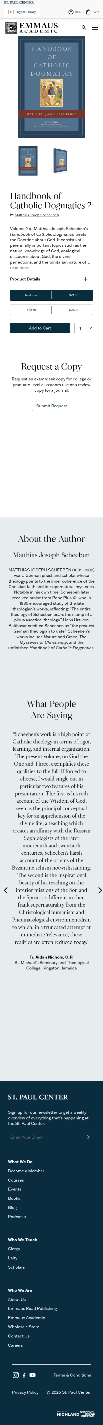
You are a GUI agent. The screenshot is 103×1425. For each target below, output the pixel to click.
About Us (17, 1299)
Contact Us (19, 1335)
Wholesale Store (23, 1326)
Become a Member (26, 1170)
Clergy (14, 1248)
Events (14, 1189)
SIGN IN (76, 12)
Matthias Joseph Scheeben (37, 215)
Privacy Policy (25, 1392)
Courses (16, 1180)
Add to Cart (40, 327)
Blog (12, 1207)
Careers (15, 1345)
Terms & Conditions (72, 1375)
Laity (12, 1257)
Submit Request (51, 405)
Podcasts (17, 1216)
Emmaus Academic (26, 1317)
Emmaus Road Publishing (32, 1308)
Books (14, 1198)
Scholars (16, 1267)
